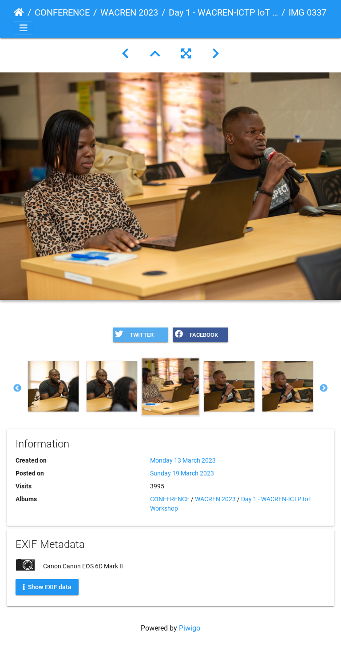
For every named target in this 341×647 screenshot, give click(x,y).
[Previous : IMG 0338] (125, 53)
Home (19, 12)
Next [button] (323, 388)
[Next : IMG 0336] (216, 53)
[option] (53, 386)
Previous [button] (17, 388)
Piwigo (189, 628)
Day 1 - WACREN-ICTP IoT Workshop (223, 12)
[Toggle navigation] (23, 28)
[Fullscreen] (186, 53)
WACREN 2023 (129, 12)
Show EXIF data (49, 586)
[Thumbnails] (154, 53)
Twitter (142, 334)
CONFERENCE (62, 12)
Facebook (204, 334)
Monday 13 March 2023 (183, 460)
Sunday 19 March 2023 (182, 473)
